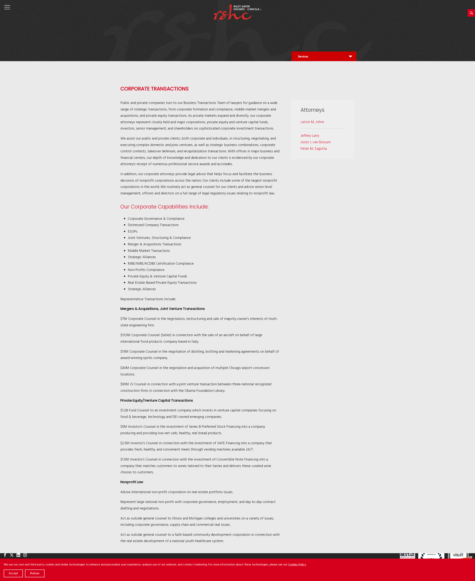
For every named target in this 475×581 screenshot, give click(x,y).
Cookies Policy (297, 564)
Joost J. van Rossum (316, 142)
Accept (13, 573)
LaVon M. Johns (312, 121)
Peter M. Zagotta (314, 148)
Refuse (35, 573)
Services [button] (303, 57)
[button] (471, 13)
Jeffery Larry (310, 135)
